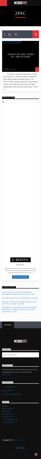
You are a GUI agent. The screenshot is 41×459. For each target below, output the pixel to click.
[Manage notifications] (36, 454)
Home (6, 406)
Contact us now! (9, 416)
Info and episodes (20, 277)
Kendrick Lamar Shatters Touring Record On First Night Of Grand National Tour (19, 309)
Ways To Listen (10, 422)
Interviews (7, 411)
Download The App (11, 420)
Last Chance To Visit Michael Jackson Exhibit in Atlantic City (18, 293)
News (5, 43)
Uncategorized (15, 43)
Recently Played (9, 414)
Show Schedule (8, 409)
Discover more (6, 374)
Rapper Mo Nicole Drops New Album (20, 298)
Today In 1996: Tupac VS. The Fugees (20, 55)
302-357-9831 (9, 390)
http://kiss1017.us (10, 387)
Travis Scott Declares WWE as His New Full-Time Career (19, 303)
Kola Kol (6, 68)
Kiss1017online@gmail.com (13, 394)
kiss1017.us (17, 440)
